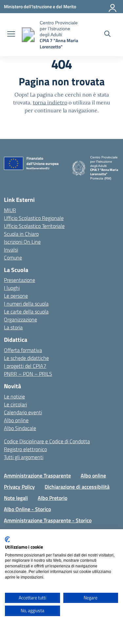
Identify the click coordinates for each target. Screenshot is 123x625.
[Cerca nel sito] (107, 34)
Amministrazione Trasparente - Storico (48, 520)
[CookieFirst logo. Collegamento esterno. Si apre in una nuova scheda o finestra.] (7, 539)
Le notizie (14, 396)
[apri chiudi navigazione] (11, 35)
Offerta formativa (23, 350)
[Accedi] (113, 6)
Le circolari (15, 404)
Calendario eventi (23, 412)
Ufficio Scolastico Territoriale (34, 226)
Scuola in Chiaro (21, 234)
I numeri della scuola (26, 304)
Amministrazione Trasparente (37, 475)
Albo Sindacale (20, 428)
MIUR (10, 210)
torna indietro (50, 102)
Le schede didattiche (26, 358)
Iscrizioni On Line (22, 242)
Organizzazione (20, 319)
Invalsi (11, 250)
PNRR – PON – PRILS (28, 374)
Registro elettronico (25, 449)
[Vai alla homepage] (28, 34)
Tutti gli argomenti (23, 457)
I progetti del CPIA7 (25, 366)
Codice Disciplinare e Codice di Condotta (47, 441)
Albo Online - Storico (27, 509)
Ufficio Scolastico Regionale (34, 218)
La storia (13, 327)
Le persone (16, 296)
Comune (13, 257)
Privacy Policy (19, 487)
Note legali (16, 498)
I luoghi (12, 288)
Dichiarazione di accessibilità (77, 487)
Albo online (16, 420)
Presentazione (19, 280)
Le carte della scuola (26, 311)
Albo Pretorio (52, 498)
